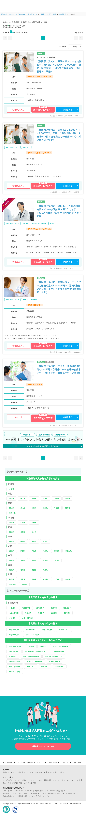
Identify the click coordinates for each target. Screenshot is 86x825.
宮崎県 (67, 579)
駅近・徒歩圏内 (14, 667)
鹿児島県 (12, 584)
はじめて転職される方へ (24, 780)
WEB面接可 (59, 667)
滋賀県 (11, 551)
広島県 (45, 560)
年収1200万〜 (31, 630)
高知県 (45, 570)
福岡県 (11, 579)
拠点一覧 (6, 783)
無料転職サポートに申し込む (43, 746)
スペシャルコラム (9, 793)
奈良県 (56, 551)
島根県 (22, 560)
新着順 (75, 47)
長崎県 (34, 579)
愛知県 (34, 541)
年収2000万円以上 (32, 635)
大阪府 (34, 551)
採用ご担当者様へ (8, 762)
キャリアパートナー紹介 (71, 780)
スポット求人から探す (56, 772)
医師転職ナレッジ (41, 791)
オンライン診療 (14, 672)
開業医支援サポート (38, 793)
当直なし (43, 646)
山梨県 (22, 522)
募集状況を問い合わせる (43, 418)
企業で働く (45, 667)
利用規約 (20, 762)
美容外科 (66, 613)
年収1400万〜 (47, 630)
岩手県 (22, 498)
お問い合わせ (53, 762)
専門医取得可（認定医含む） (35, 651)
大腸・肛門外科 (27, 618)
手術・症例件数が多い (31, 656)
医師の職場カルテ (9, 796)
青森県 (11, 498)
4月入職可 (13, 656)
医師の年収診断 (54, 793)
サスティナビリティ (46, 803)
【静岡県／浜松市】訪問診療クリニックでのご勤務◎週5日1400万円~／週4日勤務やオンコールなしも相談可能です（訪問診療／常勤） (59, 287)
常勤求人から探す (9, 772)
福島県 (67, 498)
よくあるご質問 (30, 783)
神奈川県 (12, 513)
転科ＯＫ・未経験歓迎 (34, 661)
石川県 (22, 532)
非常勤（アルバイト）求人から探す (31, 772)
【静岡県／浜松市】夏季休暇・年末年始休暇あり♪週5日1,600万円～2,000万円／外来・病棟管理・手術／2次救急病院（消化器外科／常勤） (59, 66)
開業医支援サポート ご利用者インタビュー (34, 796)
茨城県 (11, 508)
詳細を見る (67, 109)
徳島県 (11, 570)
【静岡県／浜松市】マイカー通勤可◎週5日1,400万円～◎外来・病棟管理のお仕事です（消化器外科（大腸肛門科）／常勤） (59, 369)
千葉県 (56, 508)
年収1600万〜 (64, 630)
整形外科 (54, 608)
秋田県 (45, 498)
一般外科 (12, 608)
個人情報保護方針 (75, 803)
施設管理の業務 (14, 661)
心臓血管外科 (14, 613)
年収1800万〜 (14, 635)
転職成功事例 (17, 783)
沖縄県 (24, 584)
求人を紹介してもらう (43, 110)
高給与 (31, 646)
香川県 (22, 570)
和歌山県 (68, 551)
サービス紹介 (8, 780)
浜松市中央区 (51, 14)
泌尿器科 (54, 613)
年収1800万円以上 (16, 646)
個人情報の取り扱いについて (36, 762)
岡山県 (34, 560)
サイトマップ (65, 762)
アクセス (35, 803)
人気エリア (31, 667)
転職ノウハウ (8, 791)
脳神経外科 (40, 608)
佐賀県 (22, 579)
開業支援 (76, 762)
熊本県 (45, 579)
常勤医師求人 (32, 14)
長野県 (34, 522)
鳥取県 (11, 560)
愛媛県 (34, 570)
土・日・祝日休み (58, 651)
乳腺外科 (28, 613)
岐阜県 (11, 541)
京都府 (22, 551)
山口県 (56, 560)
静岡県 (42, 14)
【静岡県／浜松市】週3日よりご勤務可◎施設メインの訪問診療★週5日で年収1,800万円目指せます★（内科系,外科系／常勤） (59, 211)
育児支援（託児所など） (53, 656)
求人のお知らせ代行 (70, 793)
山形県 (56, 498)
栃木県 (22, 508)
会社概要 (27, 803)
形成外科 (41, 613)
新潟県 (11, 522)
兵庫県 (45, 551)
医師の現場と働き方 (58, 791)
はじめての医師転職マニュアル (47, 780)
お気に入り (19, 110)
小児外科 (12, 618)
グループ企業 (64, 803)
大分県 (56, 579)
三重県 (45, 541)
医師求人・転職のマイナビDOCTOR (13, 14)
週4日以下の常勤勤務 (60, 646)
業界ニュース (23, 793)
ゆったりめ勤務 (54, 661)
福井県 (34, 532)
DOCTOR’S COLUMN (23, 791)
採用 (56, 803)
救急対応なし (14, 651)
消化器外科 (62, 14)
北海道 (11, 489)
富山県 (11, 532)
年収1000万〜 (14, 630)
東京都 (67, 508)
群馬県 (34, 508)
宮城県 (34, 498)
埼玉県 (45, 508)
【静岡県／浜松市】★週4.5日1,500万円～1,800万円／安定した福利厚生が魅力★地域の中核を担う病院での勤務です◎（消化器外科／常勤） (59, 135)
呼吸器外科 (67, 608)
